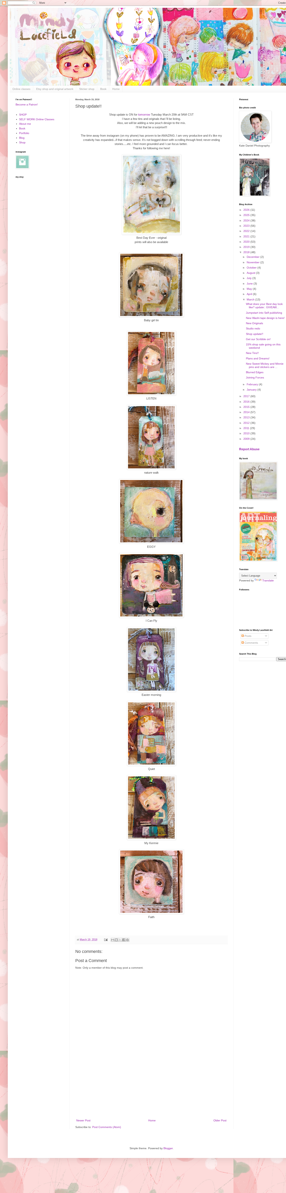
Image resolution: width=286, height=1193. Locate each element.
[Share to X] (120, 940)
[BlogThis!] (116, 940)
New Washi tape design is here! (265, 318)
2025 (246, 215)
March (251, 299)
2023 (246, 225)
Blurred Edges (254, 372)
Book (103, 88)
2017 (246, 396)
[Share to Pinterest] (127, 940)
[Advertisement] (151, 1086)
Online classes (21, 88)
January (252, 389)
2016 (246, 401)
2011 (246, 428)
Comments (251, 642)
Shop (22, 142)
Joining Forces (255, 377)
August (251, 272)
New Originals (254, 323)
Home (116, 88)
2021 (246, 236)
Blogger (168, 1148)
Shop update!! (254, 333)
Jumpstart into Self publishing (264, 312)
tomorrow (144, 114)
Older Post (219, 1120)
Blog (22, 137)
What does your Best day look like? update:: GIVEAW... (264, 305)
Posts (247, 635)
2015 (246, 406)
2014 (246, 412)
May (250, 288)
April (250, 294)
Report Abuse (249, 449)
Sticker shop (86, 88)
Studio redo (253, 328)
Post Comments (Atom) (106, 1127)
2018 (246, 252)
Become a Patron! (27, 104)
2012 (246, 422)
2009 (246, 438)
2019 (246, 246)
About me (25, 123)
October (252, 267)
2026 (246, 209)
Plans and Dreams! (257, 358)
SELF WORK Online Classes (36, 119)
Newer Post (83, 1120)
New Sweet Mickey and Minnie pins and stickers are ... (264, 365)
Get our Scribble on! (258, 339)
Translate (268, 580)
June (250, 283)
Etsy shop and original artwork (54, 88)
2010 (246, 433)
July (249, 278)
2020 (246, 241)
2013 (246, 417)
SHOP (23, 114)
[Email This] (113, 940)
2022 (246, 231)
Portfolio (24, 133)
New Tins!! (252, 353)
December (253, 256)
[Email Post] (105, 939)
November (253, 262)
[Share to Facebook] (124, 940)
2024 (246, 220)
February (253, 384)
